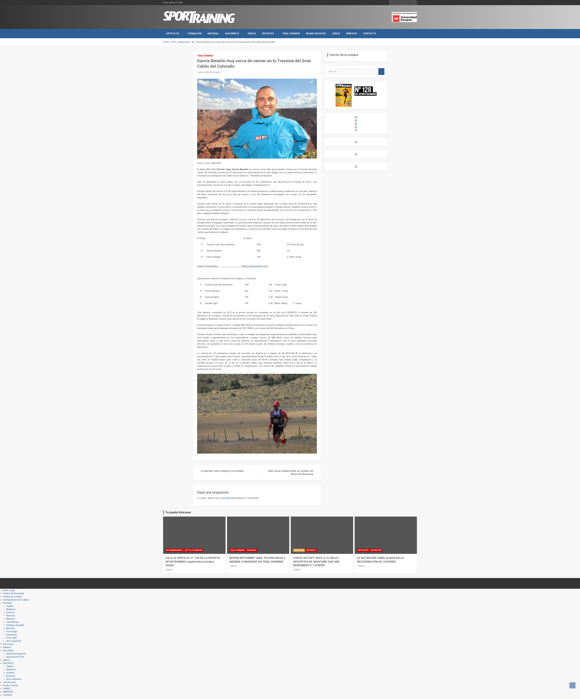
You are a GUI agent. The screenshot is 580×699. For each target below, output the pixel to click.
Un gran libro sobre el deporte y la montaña (222, 471)
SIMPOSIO (351, 33)
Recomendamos (174, 550)
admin (201, 72)
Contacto (369, 33)
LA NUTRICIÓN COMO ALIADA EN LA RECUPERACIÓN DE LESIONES (380, 559)
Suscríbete (232, 33)
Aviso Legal (8, 590)
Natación (10, 618)
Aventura (299, 550)
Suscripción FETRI (15, 657)
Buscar (381, 71)
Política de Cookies (12, 596)
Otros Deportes (13, 641)
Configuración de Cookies (16, 599)
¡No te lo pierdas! (193, 550)
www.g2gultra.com (258, 266)
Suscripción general (16, 653)
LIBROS (336, 33)
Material (213, 33)
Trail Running (291, 33)
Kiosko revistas (316, 33)
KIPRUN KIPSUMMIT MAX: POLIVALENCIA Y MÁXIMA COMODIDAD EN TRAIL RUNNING (257, 559)
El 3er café (11, 637)
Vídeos (252, 33)
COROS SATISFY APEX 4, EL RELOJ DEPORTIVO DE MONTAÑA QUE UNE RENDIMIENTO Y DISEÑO (316, 561)
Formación (194, 33)
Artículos (172, 33)
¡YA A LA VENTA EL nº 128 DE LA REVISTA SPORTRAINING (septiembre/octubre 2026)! (192, 561)
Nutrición (376, 550)
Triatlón (9, 606)
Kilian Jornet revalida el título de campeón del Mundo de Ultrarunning (290, 472)
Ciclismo (10, 612)
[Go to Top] (572, 685)
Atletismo (11, 609)
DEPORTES (268, 33)
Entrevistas (11, 634)
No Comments (213, 72)
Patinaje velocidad (15, 625)
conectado (225, 498)
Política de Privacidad (13, 593)
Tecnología (11, 631)
